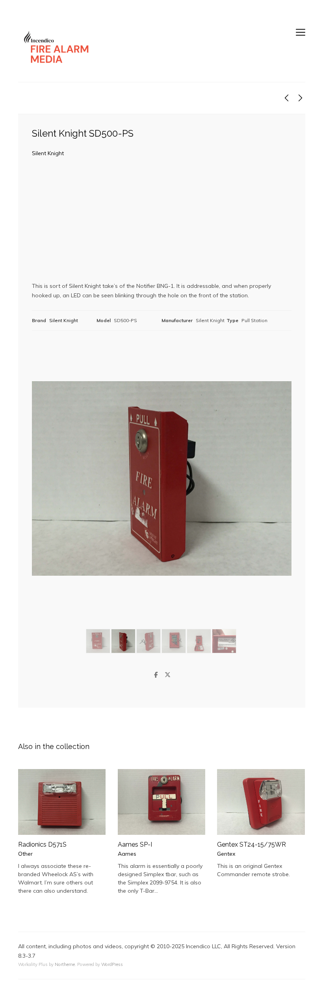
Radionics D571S (42, 844)
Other (25, 853)
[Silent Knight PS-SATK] (286, 98)
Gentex (226, 853)
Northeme (65, 964)
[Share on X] (167, 675)
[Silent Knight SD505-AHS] (300, 98)
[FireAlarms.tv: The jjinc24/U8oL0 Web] (57, 47)
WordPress (112, 964)
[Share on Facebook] (155, 675)
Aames (127, 853)
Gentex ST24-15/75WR (251, 844)
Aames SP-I (135, 844)
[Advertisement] (161, 222)
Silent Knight (48, 153)
